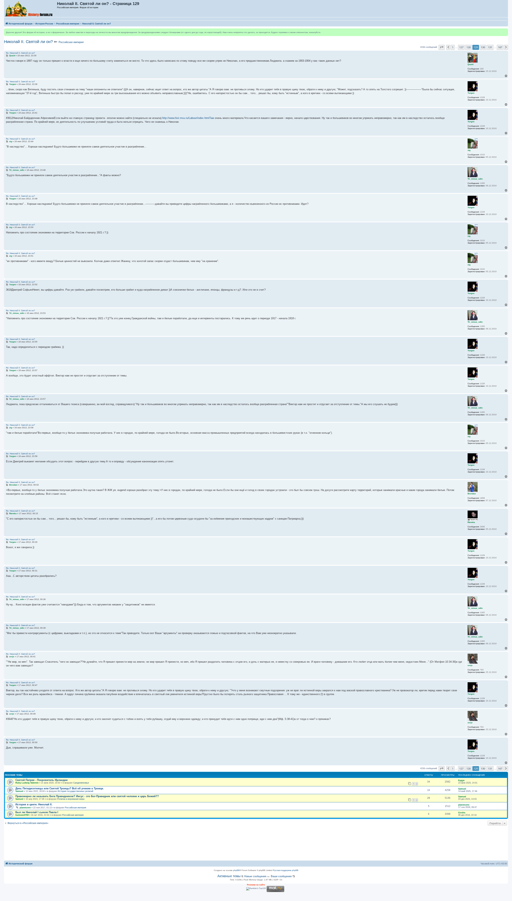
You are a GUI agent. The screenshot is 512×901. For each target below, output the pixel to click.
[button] (442, 47)
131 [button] (490, 47)
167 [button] (500, 47)
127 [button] (461, 47)
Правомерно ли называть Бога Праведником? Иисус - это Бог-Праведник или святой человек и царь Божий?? (87, 796)
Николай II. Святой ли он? (28, 41)
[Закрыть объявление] (505, 31)
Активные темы (229, 876)
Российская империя (71, 42)
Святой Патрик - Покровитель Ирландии (41, 780)
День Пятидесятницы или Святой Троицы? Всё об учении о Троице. (59, 788)
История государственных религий (75, 791)
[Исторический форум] (30, 8)
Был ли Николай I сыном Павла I (36, 812)
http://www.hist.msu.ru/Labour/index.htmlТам (188, 117)
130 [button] (483, 47)
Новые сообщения (255, 876)
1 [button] (452, 47)
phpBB (236, 870)
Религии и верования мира (70, 799)
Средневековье (81, 783)
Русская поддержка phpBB (285, 870)
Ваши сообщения (281, 876)
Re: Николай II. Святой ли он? (20, 53)
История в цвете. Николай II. (33, 804)
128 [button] (468, 47)
